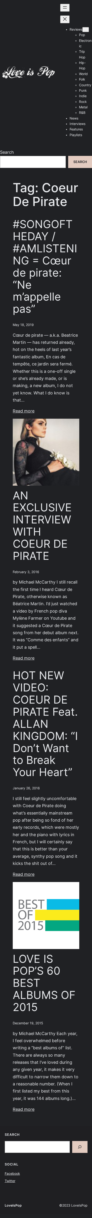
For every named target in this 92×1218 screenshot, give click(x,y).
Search (7, 152)
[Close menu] (65, 19)
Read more (23, 410)
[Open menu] (65, 8)
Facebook (12, 1173)
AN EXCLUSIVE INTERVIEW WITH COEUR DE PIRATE (42, 525)
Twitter (10, 1181)
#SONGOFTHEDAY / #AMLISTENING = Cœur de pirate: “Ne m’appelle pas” (45, 266)
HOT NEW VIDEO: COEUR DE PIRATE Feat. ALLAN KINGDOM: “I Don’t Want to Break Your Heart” (45, 723)
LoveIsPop (13, 1205)
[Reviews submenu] (85, 29)
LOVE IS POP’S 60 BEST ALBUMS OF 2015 (44, 983)
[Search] (80, 1147)
